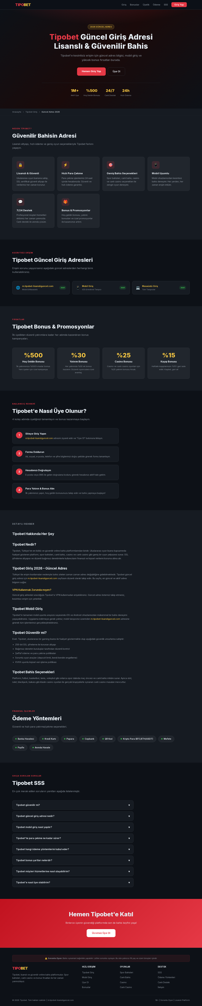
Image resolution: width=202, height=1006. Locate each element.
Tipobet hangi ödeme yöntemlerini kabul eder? (73, 849)
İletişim (161, 987)
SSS (166, 4)
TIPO (23, 4)
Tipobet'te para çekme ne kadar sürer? (73, 838)
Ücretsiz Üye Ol (101, 933)
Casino (123, 982)
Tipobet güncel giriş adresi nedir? (73, 816)
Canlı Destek (164, 982)
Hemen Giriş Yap (91, 71)
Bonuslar (134, 4)
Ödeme (156, 4)
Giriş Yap (179, 4)
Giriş (124, 4)
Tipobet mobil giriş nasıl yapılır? (73, 827)
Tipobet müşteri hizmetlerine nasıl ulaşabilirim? (73, 871)
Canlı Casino (126, 987)
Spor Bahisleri (126, 972)
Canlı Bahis (125, 977)
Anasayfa (16, 112)
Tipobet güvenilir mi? (73, 805)
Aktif (63, 288)
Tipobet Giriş (31, 112)
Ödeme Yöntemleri (166, 977)
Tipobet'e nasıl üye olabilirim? (73, 882)
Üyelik (146, 4)
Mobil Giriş (87, 977)
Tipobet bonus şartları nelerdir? (73, 860)
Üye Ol (116, 71)
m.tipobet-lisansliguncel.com (39, 438)
